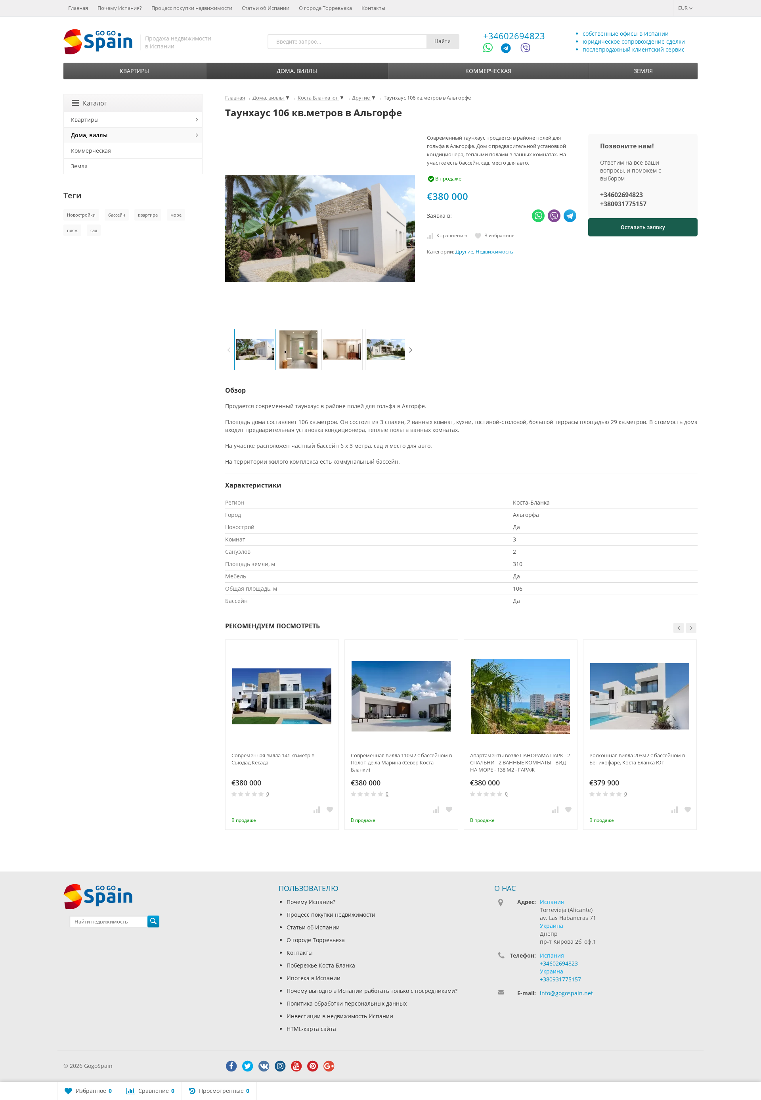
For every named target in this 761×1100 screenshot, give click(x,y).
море (176, 215)
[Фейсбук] (231, 1066)
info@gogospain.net (566, 993)
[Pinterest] (312, 1066)
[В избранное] (330, 809)
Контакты (373, 8)
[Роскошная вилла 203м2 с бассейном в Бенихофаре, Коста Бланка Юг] (639, 696)
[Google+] (329, 1066)
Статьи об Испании (265, 8)
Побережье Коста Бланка (321, 965)
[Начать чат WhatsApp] (491, 49)
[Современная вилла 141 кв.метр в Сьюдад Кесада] (282, 696)
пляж (72, 230)
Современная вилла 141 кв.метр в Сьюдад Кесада (272, 759)
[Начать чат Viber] (525, 49)
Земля (643, 71)
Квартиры (134, 71)
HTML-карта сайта (311, 1029)
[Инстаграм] (280, 1066)
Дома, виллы (297, 71)
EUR (683, 8)
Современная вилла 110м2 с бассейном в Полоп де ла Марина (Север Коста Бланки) (401, 762)
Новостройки (81, 215)
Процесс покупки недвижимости (191, 8)
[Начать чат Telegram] (509, 49)
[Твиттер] (247, 1066)
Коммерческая (488, 71)
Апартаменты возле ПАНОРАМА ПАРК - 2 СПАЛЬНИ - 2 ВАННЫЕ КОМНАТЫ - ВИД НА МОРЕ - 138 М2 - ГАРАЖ (520, 762)
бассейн (116, 215)
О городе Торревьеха (325, 8)
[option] (255, 349)
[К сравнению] (316, 809)
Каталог (95, 103)
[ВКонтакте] (264, 1066)
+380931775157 (623, 204)
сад (93, 230)
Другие (464, 251)
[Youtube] (296, 1066)
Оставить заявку (643, 227)
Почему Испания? (120, 8)
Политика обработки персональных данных (347, 1003)
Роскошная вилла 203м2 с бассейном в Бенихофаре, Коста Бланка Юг (637, 759)
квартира (148, 215)
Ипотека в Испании (313, 978)
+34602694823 (514, 36)
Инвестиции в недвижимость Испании (340, 1016)
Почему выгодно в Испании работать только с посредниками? (372, 990)
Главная (78, 8)
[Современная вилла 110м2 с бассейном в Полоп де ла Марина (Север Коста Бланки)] (401, 696)
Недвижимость (494, 251)
